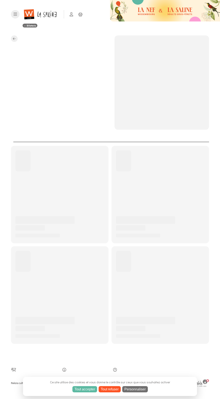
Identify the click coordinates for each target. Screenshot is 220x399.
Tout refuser (110, 389)
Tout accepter (85, 389)
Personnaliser (135, 389)
